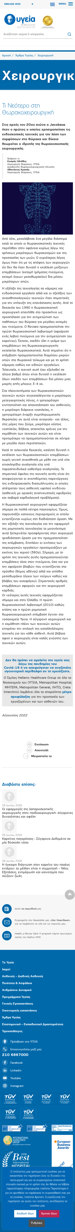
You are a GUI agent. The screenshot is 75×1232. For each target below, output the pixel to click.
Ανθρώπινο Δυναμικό (17, 990)
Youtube (15, 1078)
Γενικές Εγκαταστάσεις (17, 1003)
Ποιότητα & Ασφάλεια (17, 983)
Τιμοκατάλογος (12, 1031)
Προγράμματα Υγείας (16, 997)
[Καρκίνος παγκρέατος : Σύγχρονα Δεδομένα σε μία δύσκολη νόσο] (37, 826)
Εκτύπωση (42, 744)
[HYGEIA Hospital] (19, 21)
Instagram (17, 1086)
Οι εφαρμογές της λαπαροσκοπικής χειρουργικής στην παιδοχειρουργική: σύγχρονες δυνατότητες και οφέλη (37, 813)
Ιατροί (6, 969)
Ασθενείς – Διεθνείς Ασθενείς (22, 976)
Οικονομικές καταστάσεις (19, 1010)
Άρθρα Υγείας (11, 1017)
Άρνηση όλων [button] (49, 1213)
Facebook (16, 1063)
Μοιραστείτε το (41, 756)
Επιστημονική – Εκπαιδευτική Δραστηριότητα (32, 1024)
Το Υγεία (8, 962)
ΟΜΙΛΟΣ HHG (12, 4)
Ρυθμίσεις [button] (36, 1223)
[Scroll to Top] (70, 894)
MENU (63, 4)
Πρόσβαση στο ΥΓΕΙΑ (24, 1041)
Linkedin (15, 1070)
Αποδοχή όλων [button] (25, 1213)
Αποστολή (41, 750)
